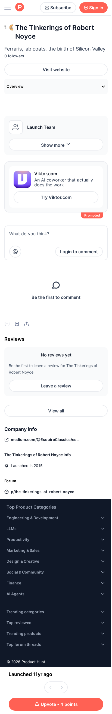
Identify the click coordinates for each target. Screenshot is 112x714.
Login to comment (79, 251)
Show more (52, 145)
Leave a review (56, 386)
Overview (15, 86)
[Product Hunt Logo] (19, 7)
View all (56, 411)
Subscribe (60, 7)
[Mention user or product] (15, 252)
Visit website (56, 69)
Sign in (96, 7)
